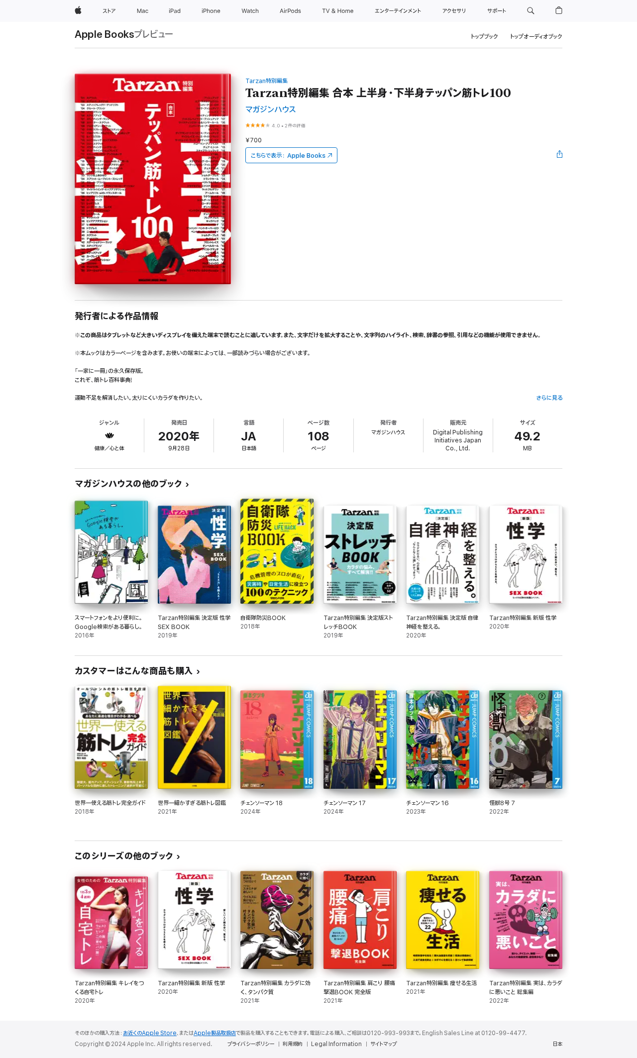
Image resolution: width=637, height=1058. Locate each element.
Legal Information (336, 1044)
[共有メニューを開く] (559, 155)
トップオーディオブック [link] (536, 36)
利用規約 (293, 1044)
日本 (557, 1044)
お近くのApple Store (150, 1033)
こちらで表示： (288, 155)
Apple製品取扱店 (215, 1033)
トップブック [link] (484, 36)
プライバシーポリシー (250, 1044)
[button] (530, 11)
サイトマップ (383, 1044)
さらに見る (549, 398)
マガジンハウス (270, 110)
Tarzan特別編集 (266, 81)
